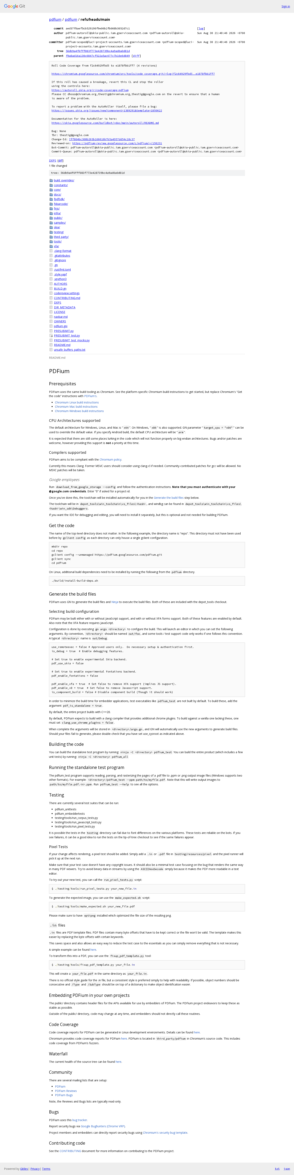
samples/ (60, 222)
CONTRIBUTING (70, 1151)
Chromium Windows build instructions (79, 411)
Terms (46, 1169)
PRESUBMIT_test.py (67, 335)
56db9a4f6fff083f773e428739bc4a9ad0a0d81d (98, 51)
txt (277, 1168)
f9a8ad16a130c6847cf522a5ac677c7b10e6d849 (98, 56)
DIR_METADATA (64, 307)
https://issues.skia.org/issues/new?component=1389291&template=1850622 (107, 110)
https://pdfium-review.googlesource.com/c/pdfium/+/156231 (117, 143)
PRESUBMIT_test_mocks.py (72, 340)
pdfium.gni (60, 326)
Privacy (35, 1169)
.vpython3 (60, 279)
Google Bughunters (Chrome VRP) (103, 1126)
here (93, 950)
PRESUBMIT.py (64, 331)
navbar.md (61, 317)
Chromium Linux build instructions (77, 402)
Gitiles (24, 1169)
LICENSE (59, 312)
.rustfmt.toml (62, 269)
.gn (56, 265)
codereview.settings (67, 293)
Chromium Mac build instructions (76, 406)
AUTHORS (60, 284)
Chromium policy (110, 459)
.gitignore (60, 260)
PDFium (60, 1086)
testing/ (59, 232)
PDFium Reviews (66, 1091)
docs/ (57, 194)
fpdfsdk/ (59, 199)
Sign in (286, 6)
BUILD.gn (60, 288)
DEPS (52, 160)
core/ (57, 190)
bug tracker (79, 1120)
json (287, 1168)
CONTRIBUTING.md (67, 298)
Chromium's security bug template (165, 1132)
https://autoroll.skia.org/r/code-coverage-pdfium (90, 90)
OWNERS (60, 321)
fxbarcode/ (61, 204)
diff (136, 56)
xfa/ (56, 246)
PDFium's (90, 396)
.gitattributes (62, 255)
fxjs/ (57, 208)
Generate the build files (169, 498)
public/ (58, 218)
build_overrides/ (64, 180)
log (201, 28)
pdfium (55, 19)
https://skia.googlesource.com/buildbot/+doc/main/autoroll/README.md (105, 123)
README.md (62, 345)
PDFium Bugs (64, 1095)
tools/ (58, 241)
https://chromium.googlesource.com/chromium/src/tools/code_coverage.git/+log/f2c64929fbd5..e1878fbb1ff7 (133, 73)
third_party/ (61, 237)
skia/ (57, 227)
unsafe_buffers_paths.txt (69, 350)
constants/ (61, 185)
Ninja (114, 602)
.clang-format (62, 251)
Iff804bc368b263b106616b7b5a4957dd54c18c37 (102, 139)
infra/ (57, 213)
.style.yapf (60, 274)
